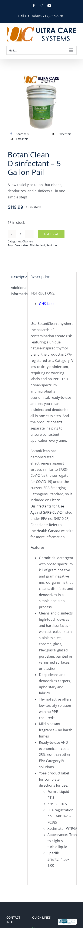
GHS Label (47, 303)
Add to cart (51, 234)
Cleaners (27, 241)
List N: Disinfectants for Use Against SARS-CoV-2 (47, 506)
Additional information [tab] (18, 290)
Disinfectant (37, 245)
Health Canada (48, 530)
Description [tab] (18, 277)
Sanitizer (51, 245)
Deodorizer (22, 245)
